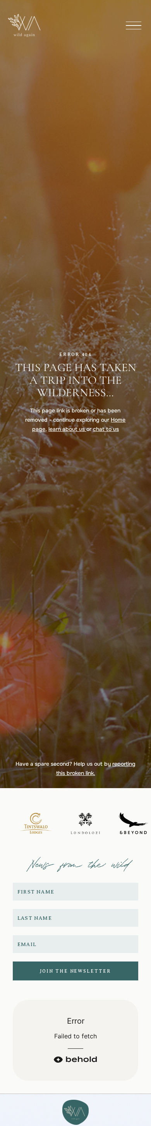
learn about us (67, 429)
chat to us (106, 429)
